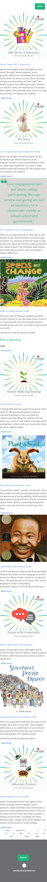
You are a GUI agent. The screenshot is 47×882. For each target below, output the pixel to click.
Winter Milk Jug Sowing (10, 404)
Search (23, 858)
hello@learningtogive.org (24, 870)
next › (27, 836)
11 (13, 833)
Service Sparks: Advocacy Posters (14, 796)
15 (44, 833)
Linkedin (24, 866)
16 (11, 836)
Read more (6, 98)
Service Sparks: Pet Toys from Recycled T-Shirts (20, 151)
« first (7, 830)
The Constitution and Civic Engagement (17, 229)
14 (36, 833)
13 (29, 833)
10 (6, 833)
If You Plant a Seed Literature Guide (15, 485)
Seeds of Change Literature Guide (14, 311)
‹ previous (20, 830)
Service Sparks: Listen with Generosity (16, 644)
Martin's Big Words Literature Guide (15, 566)
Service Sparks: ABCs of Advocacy (15, 64)
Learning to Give (11, 6)
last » (37, 836)
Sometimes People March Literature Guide (18, 716)
